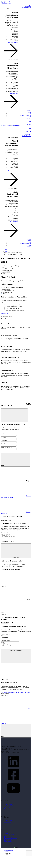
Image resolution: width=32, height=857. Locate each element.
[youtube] (13, 794)
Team (5, 836)
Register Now (5, 313)
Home (5, 249)
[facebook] (13, 780)
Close (3, 736)
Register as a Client (9, 804)
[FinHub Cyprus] (5, 1)
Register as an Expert (10, 820)
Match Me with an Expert (16, 650)
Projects (6, 251)
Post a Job (28, 124)
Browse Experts (8, 805)
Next (2, 465)
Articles (6, 809)
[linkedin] (13, 767)
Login (29, 121)
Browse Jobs (7, 822)
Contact (6, 833)
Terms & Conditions (9, 839)
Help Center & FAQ (9, 835)
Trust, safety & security (10, 838)
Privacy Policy (8, 841)
